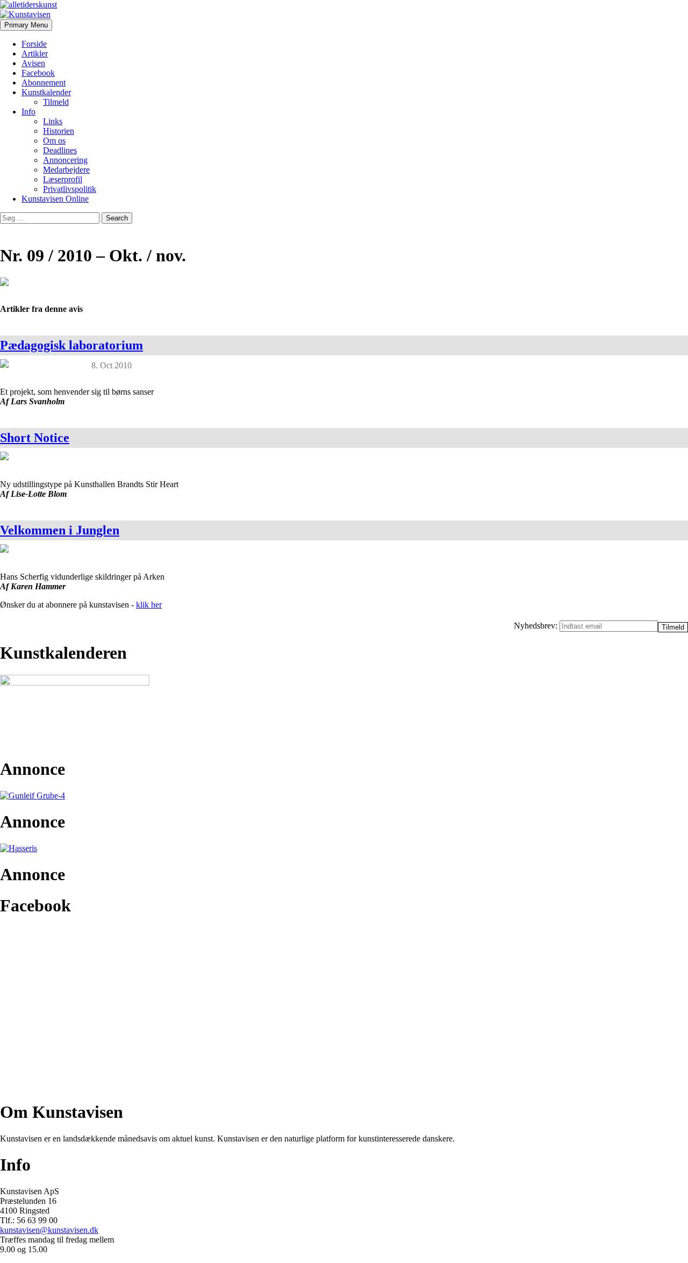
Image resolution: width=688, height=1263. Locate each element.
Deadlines (60, 150)
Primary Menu (26, 25)
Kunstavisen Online (55, 198)
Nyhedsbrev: (537, 625)
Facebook (38, 72)
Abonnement (44, 82)
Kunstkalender (46, 92)
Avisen (33, 63)
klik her (149, 604)
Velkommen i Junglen (59, 530)
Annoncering (65, 160)
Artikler (35, 53)
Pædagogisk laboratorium (71, 345)
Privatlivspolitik (69, 189)
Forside (34, 43)
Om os (54, 140)
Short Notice (34, 438)
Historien (58, 130)
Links (52, 121)
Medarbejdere (66, 169)
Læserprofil (62, 179)
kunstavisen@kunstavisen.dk (49, 1230)
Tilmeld (56, 101)
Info (28, 111)
